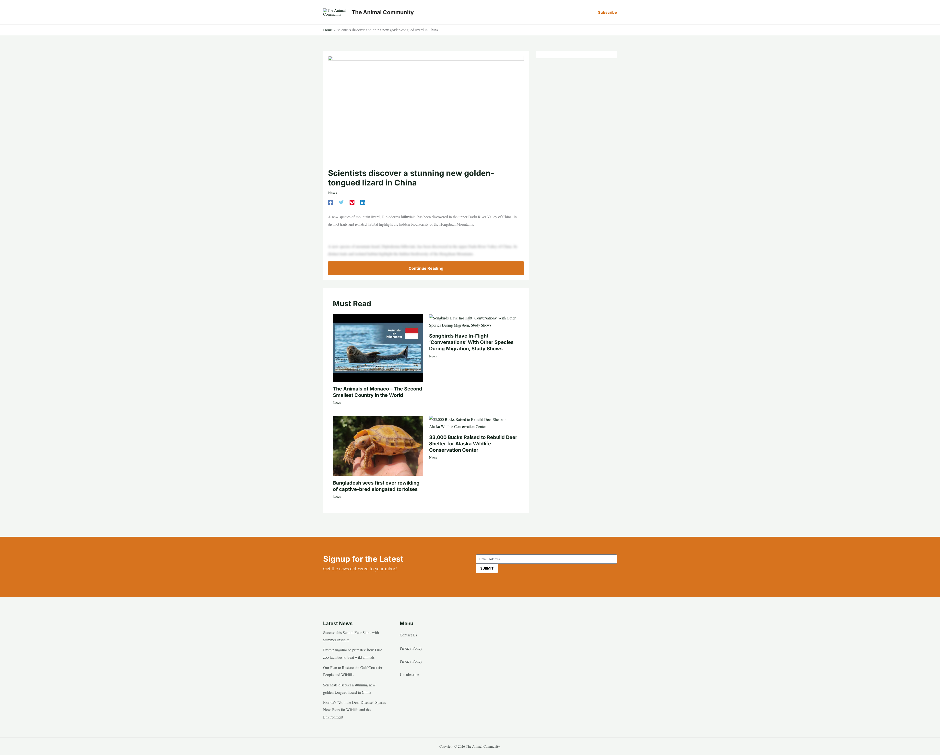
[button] (607, 12)
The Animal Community (383, 12)
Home (328, 29)
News (332, 192)
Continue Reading (426, 268)
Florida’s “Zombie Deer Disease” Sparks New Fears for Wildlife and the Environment (354, 709)
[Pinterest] (352, 202)
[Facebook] (330, 202)
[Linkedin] (362, 202)
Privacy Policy (411, 648)
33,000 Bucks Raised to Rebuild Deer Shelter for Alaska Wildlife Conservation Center (473, 443)
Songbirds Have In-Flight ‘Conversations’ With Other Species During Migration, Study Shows (471, 342)
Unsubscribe (409, 674)
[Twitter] (341, 202)
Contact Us (408, 634)
